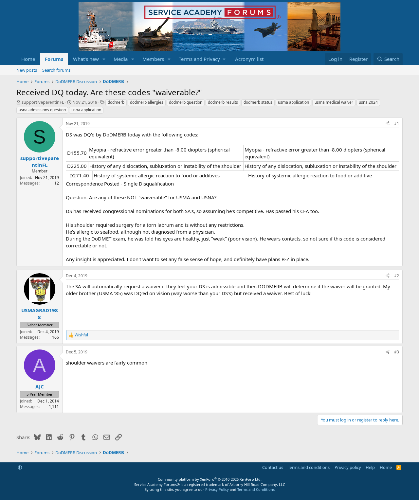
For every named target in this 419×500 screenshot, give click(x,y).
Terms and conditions (309, 467)
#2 (396, 275)
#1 (396, 123)
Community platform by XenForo (210, 479)
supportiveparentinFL (43, 102)
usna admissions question (42, 110)
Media (121, 59)
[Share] (387, 124)
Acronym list (249, 59)
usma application (293, 102)
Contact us (272, 467)
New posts (26, 70)
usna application (86, 110)
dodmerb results (223, 102)
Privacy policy (348, 467)
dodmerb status (258, 102)
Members (153, 59)
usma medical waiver (334, 102)
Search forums (56, 70)
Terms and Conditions (256, 489)
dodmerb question (185, 102)
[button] (104, 59)
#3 (396, 352)
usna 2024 (368, 102)
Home (28, 59)
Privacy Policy (217, 489)
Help (370, 467)
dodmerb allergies (146, 102)
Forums (54, 59)
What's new (86, 59)
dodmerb (116, 102)
